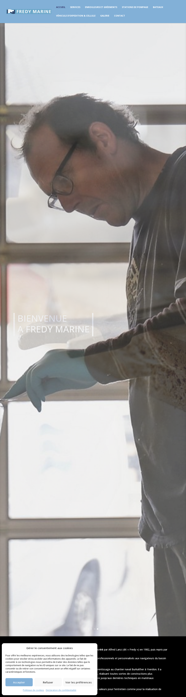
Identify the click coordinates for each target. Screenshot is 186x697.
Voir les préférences (78, 682)
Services (75, 7)
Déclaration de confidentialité (61, 690)
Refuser (48, 682)
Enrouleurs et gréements (101, 7)
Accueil (60, 7)
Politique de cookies (33, 690)
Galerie (104, 16)
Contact (119, 16)
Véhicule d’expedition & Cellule (76, 16)
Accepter (19, 682)
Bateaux (158, 7)
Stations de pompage (135, 7)
